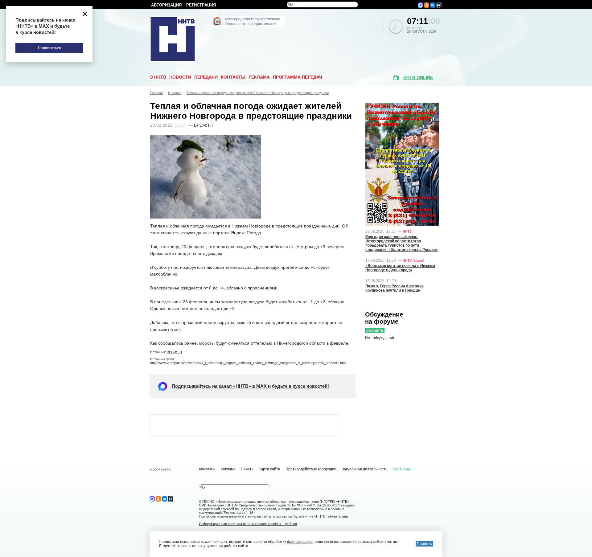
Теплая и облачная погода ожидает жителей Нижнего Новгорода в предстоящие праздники (258, 93)
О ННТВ (158, 77)
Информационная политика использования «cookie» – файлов (248, 524)
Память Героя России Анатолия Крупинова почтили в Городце (394, 288)
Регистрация (201, 5)
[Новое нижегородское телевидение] (248, 26)
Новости (180, 77)
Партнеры (402, 469)
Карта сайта (269, 469)
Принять (424, 544)
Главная (156, 93)
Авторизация (166, 5)
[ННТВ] (173, 61)
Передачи (206, 77)
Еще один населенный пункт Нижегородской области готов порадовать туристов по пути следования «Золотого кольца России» (401, 243)
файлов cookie (300, 541)
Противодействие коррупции (311, 469)
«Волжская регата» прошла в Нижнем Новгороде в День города (400, 268)
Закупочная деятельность (364, 469)
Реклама (259, 77)
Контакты (233, 77)
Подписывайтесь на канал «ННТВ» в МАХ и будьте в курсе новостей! (250, 386)
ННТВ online (418, 77)
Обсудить (374, 330)
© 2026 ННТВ (160, 470)
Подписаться (49, 48)
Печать (247, 469)
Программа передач (297, 77)
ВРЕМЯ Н (174, 352)
